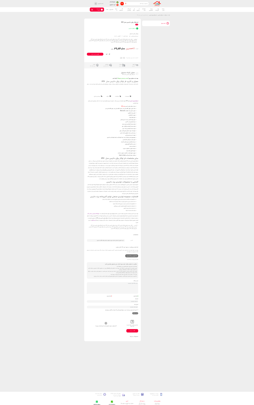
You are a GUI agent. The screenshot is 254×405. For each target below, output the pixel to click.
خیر (121, 57)
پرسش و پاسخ (97, 96)
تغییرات (106, 54)
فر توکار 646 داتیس (115, 42)
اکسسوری (111, 9)
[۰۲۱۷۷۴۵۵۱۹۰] (117, 2)
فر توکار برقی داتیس (153, 15)
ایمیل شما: (136, 304)
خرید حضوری (112, 4)
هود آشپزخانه (157, 9)
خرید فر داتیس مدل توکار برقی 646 (104, 40)
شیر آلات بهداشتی (129, 9)
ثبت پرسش (132, 330)
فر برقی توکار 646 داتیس (124, 42)
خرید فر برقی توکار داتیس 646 (124, 39)
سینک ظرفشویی (151, 9)
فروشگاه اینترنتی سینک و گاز (93, 213)
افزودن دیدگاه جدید (131, 256)
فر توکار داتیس (160, 15)
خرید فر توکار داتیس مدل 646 (131, 40)
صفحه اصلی (163, 9)
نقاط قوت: (135, 296)
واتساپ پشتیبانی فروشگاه (122, 78)
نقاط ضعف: (108, 296)
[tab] (128, 96)
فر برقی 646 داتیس (93, 40)
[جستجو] (122, 3)
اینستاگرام (94, 220)
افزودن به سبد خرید (95, 54)
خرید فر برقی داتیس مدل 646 (111, 39)
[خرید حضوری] (117, 5)
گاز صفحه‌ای (121, 9)
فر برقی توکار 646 (133, 42)
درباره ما (116, 9)
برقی (132, 39)
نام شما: (136, 298)
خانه (169, 15)
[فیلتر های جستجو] (125, 3)
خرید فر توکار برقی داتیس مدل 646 (98, 39)
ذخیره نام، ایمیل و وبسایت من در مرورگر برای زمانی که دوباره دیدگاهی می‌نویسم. (121, 310)
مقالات (107, 9)
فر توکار (134, 9)
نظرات (107, 96)
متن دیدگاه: (135, 280)
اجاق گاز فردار (143, 9)
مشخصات (117, 96)
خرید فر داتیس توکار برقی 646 (118, 40)
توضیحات (127, 96)
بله (123, 57)
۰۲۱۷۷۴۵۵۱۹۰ (112, 2)
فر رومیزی (138, 9)
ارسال (109, 54)
